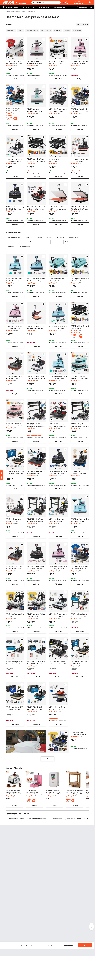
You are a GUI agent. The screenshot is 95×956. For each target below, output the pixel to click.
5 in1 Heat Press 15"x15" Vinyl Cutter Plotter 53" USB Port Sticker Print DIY (15, 474)
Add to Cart (15, 79)
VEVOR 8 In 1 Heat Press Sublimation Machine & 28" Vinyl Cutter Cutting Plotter (35, 521)
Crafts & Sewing (21, 11)
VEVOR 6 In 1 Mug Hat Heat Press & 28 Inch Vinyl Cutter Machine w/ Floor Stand (79, 616)
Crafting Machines (31, 11)
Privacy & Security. (68, 945)
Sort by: (79, 24)
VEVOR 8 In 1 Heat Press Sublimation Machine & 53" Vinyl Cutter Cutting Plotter (35, 426)
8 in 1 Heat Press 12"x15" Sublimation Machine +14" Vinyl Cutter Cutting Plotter (57, 664)
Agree (85, 945)
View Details (36, 536)
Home (7, 11)
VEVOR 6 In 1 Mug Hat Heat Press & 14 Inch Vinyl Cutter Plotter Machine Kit (36, 664)
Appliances (13, 11)
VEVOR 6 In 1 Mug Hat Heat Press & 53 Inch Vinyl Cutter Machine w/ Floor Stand (14, 664)
